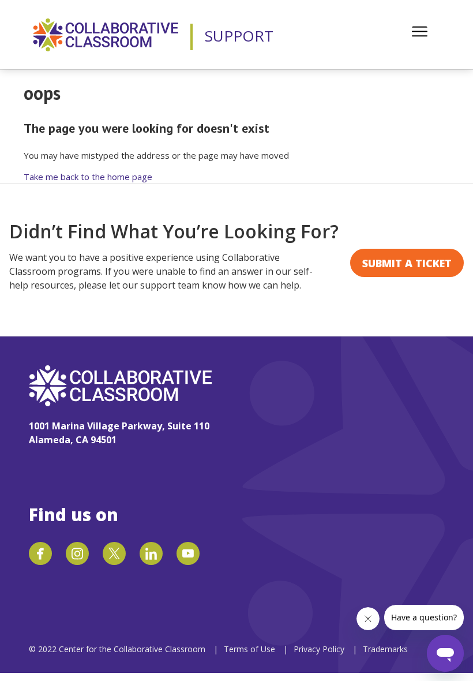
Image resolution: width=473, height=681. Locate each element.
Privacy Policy (320, 648)
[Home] (105, 34)
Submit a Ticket (407, 263)
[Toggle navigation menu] (419, 32)
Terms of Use (249, 648)
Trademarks (385, 648)
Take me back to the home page (88, 176)
